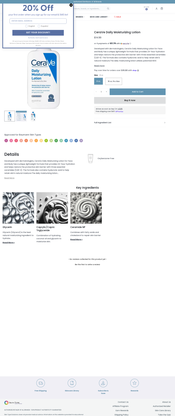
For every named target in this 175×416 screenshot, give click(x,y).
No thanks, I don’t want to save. (38, 38)
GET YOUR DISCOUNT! (38, 33)
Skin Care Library (163, 410)
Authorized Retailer (162, 406)
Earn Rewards (122, 410)
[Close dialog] (71, 5)
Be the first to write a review (87, 264)
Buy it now (129, 100)
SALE (118, 17)
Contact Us (123, 402)
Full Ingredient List (102, 122)
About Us (166, 402)
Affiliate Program (120, 406)
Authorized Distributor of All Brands (87, 2)
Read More (9, 178)
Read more (99, 65)
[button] (130, 43)
